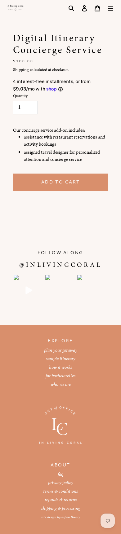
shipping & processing (60, 508)
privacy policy (60, 482)
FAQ (60, 474)
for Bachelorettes (60, 376)
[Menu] (110, 8)
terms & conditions (60, 491)
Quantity (20, 96)
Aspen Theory (70, 516)
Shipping (21, 70)
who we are (61, 384)
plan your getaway (60, 350)
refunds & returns (61, 499)
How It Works (60, 367)
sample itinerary (60, 358)
